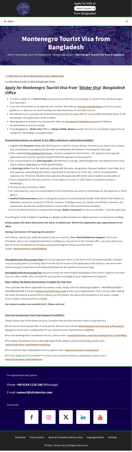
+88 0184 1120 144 (14, 291)
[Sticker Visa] (23, 7)
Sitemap (112, 437)
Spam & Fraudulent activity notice (65, 437)
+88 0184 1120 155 (110, 287)
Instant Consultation (90, 106)
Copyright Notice (95, 437)
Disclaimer (20, 437)
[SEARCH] (127, 21)
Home (11, 54)
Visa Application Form (39, 153)
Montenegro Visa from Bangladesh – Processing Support (45, 54)
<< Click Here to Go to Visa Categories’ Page (30, 81)
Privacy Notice (37, 437)
